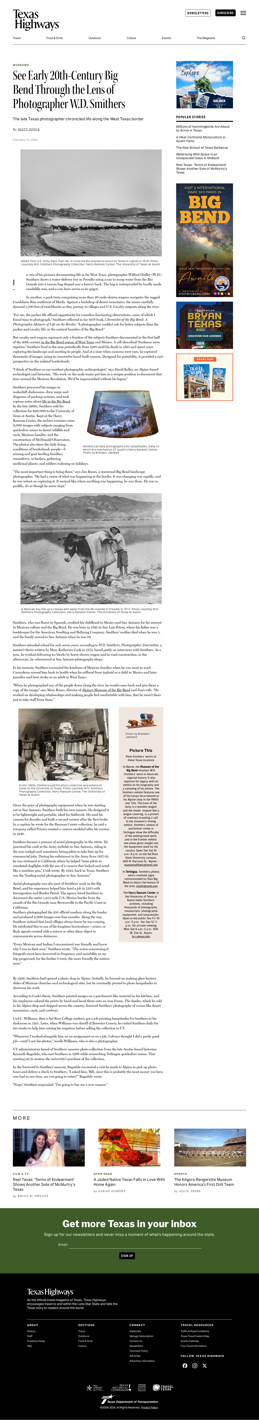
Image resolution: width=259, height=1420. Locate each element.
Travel (17, 38)
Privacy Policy (149, 1407)
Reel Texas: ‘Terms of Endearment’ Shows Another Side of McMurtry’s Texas (201, 168)
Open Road (103, 1174)
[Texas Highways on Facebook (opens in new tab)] (185, 1365)
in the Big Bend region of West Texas (67, 342)
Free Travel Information (193, 1346)
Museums (21, 65)
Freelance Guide (36, 1341)
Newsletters (198, 13)
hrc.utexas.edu (141, 936)
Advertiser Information (142, 1361)
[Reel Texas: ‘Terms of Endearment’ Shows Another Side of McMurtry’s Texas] (49, 1165)
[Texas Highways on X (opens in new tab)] (204, 1365)
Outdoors (95, 38)
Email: (63, 1245)
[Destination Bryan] (204, 347)
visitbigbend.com (147, 886)
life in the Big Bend (56, 401)
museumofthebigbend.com (141, 865)
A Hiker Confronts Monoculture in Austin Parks (200, 139)
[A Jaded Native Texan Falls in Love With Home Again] (130, 1165)
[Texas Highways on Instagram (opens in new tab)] (195, 1365)
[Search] (243, 38)
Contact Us (136, 1341)
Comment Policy (139, 1351)
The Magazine (206, 38)
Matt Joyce (29, 129)
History (31, 1331)
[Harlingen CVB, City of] (204, 107)
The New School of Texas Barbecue (202, 148)
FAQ (29, 1346)
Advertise (135, 1355)
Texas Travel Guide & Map (195, 1336)
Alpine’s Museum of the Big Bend (106, 690)
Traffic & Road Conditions (195, 1331)
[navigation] (243, 13)
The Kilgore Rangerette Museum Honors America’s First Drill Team (204, 1182)
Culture (131, 38)
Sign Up (127, 1256)
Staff (29, 1336)
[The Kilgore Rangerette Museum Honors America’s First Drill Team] (210, 1165)
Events (166, 38)
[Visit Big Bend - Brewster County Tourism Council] (204, 295)
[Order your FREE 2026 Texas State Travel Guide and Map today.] (204, 399)
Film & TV (21, 1174)
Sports (180, 1174)
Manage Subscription (141, 1336)
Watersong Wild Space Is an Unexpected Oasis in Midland (197, 156)
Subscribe (225, 13)
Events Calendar (190, 1341)
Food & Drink (54, 38)
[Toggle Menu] (243, 13)
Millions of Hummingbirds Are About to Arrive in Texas (203, 128)
